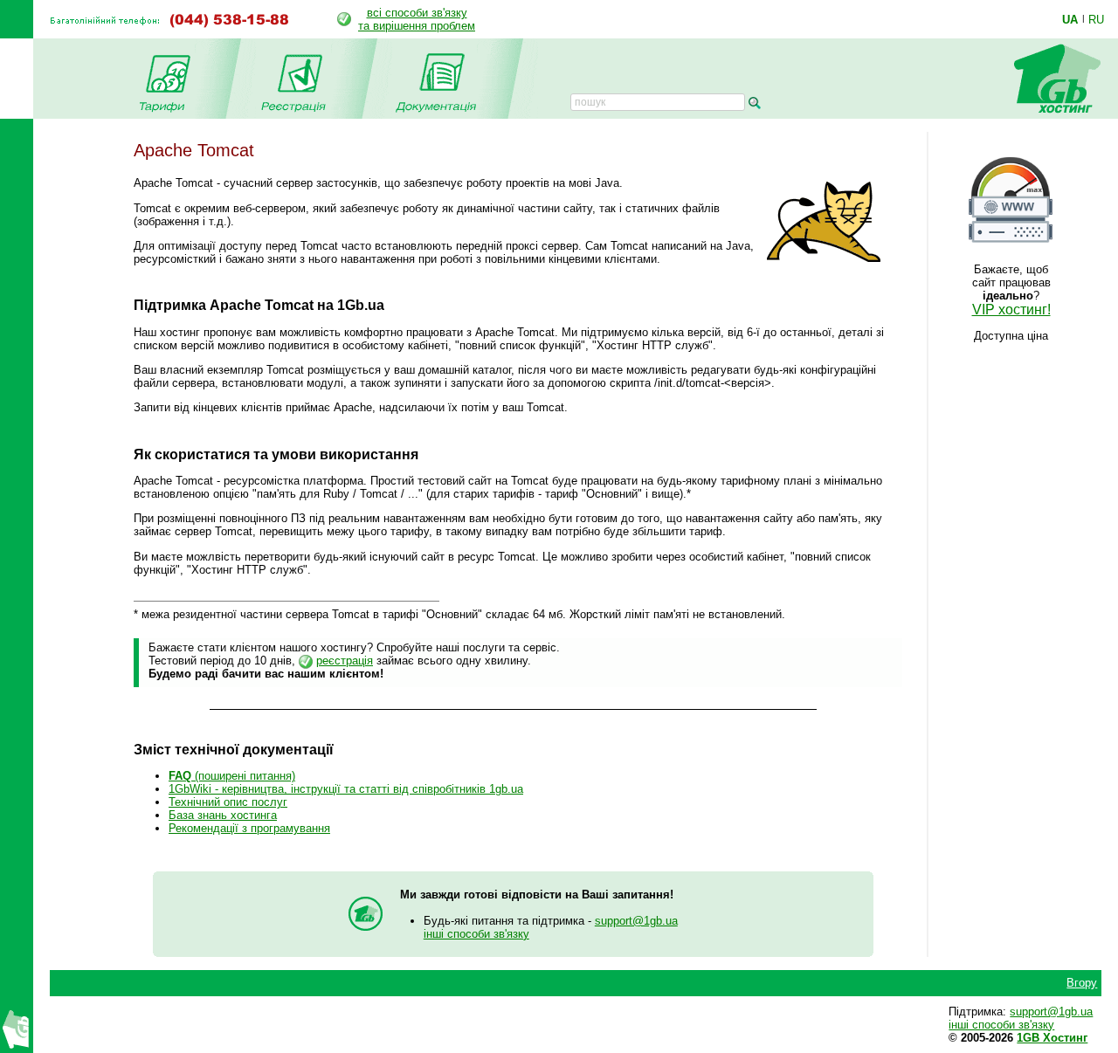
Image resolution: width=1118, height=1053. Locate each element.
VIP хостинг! (1011, 309)
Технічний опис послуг (228, 802)
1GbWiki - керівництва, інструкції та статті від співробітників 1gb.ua (346, 788)
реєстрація (344, 660)
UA (1070, 19)
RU (1096, 19)
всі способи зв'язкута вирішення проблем (416, 19)
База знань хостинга (223, 815)
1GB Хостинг (1052, 1037)
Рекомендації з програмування (249, 828)
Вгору (1081, 982)
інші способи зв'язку (476, 933)
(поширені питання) (232, 775)
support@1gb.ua (636, 920)
